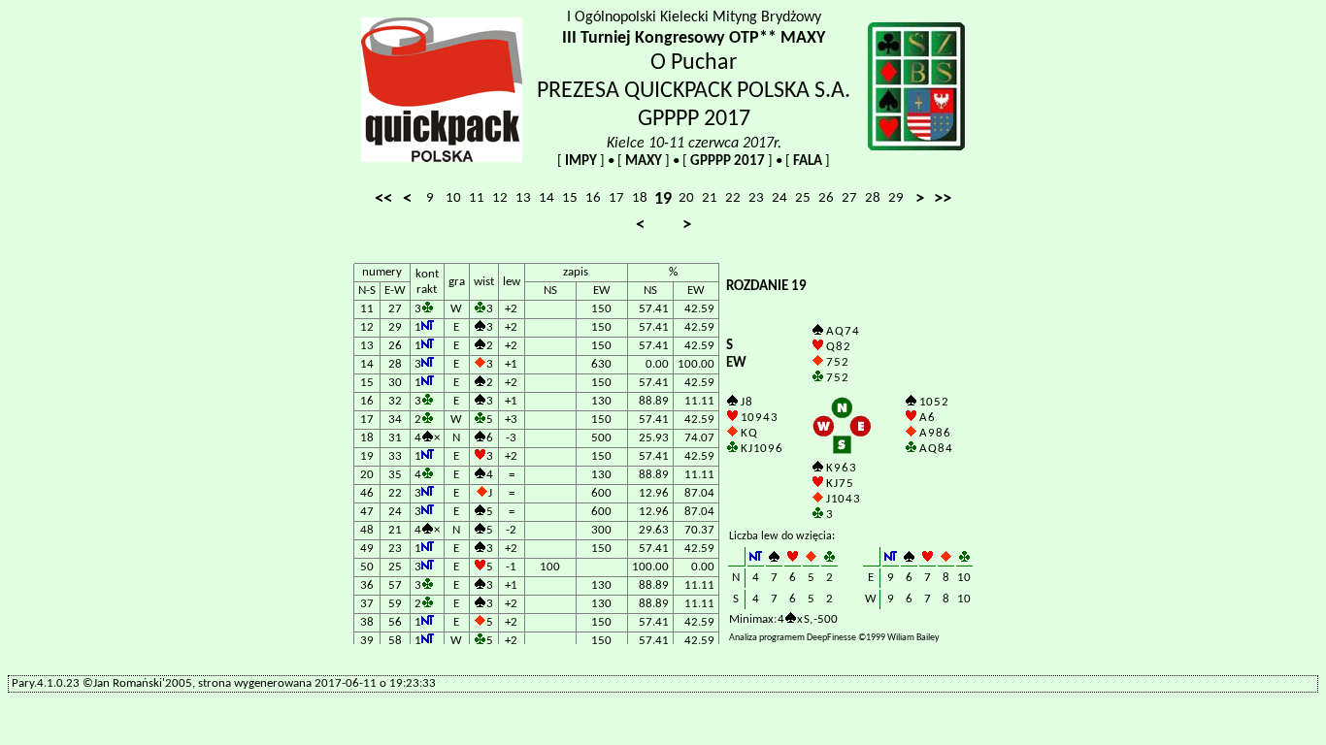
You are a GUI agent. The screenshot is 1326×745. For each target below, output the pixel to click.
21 (709, 198)
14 (546, 198)
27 (849, 198)
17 (616, 198)
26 (826, 198)
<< (383, 199)
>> (942, 199)
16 (593, 198)
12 (500, 198)
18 (639, 198)
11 (476, 198)
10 (453, 198)
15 (570, 198)
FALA (807, 161)
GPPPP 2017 (727, 161)
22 (733, 198)
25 (803, 198)
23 (756, 198)
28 (872, 198)
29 (896, 198)
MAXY (643, 161)
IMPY (581, 161)
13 (523, 198)
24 (779, 198)
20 (686, 198)
